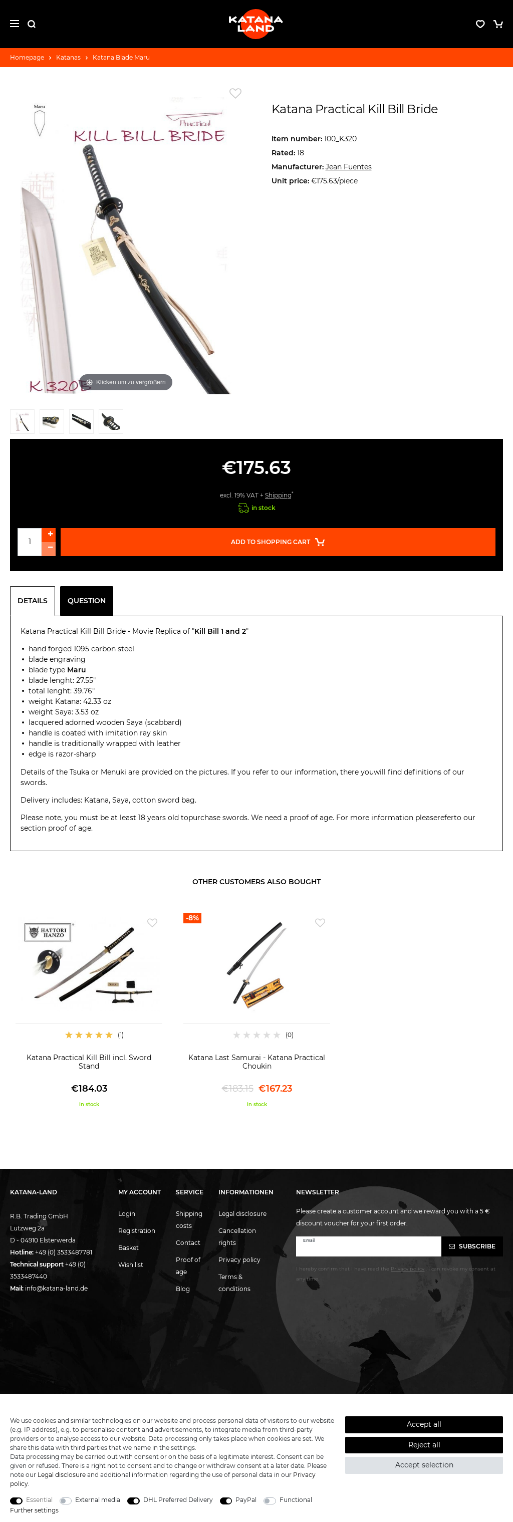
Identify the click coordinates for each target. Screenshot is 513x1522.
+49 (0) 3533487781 (63, 1252)
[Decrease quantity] (49, 549)
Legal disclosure (242, 1213)
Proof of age (188, 1266)
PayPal (245, 1499)
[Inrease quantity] (49, 535)
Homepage (27, 57)
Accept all (424, 1424)
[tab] (35, 601)
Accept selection (424, 1464)
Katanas (68, 57)
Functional (296, 1499)
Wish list (130, 1265)
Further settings (34, 1510)
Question (87, 600)
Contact (188, 1242)
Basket (128, 1247)
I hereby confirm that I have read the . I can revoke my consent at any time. (395, 1273)
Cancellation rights (237, 1236)
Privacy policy (239, 1259)
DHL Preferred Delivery (178, 1499)
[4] (111, 424)
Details (33, 600)
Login (126, 1213)
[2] (52, 424)
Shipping (278, 495)
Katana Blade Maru (121, 57)
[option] (89, 1010)
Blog (183, 1289)
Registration (136, 1230)
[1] (22, 424)
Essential (39, 1499)
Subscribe (476, 1246)
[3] (81, 424)
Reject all (424, 1444)
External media (97, 1499)
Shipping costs (189, 1219)
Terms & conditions (234, 1283)
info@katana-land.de (56, 1288)
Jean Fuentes (349, 166)
